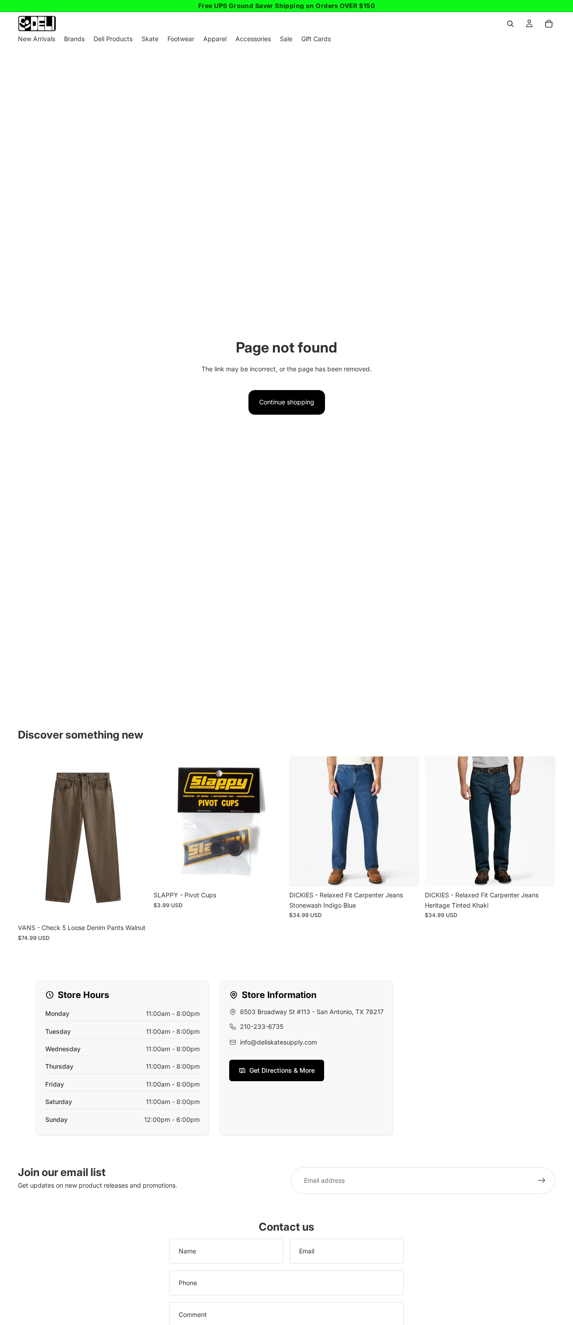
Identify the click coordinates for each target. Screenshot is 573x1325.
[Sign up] (541, 1180)
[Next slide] (406, 822)
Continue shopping (286, 402)
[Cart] (549, 24)
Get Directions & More (282, 1070)
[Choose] (134, 906)
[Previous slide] (302, 822)
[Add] (270, 873)
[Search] (510, 24)
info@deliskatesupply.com (278, 1042)
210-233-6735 (261, 1026)
